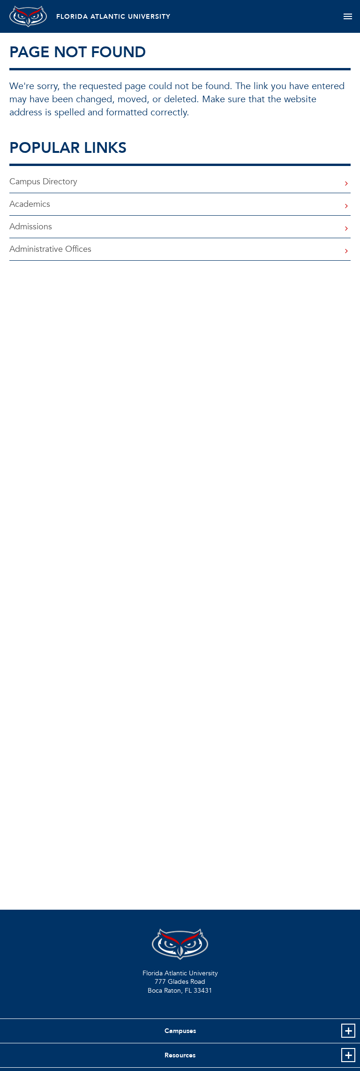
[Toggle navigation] (347, 16)
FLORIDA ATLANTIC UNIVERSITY (113, 16)
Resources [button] (180, 1055)
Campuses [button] (180, 1030)
